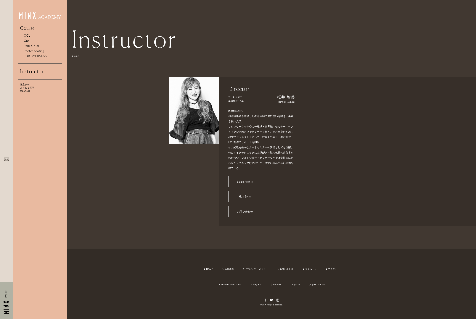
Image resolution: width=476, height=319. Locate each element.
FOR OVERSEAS (35, 56)
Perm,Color (31, 46)
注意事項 (25, 84)
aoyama (257, 284)
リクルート (310, 269)
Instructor (32, 71)
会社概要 (229, 269)
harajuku (277, 284)
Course (27, 28)
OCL (27, 35)
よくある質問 (27, 87)
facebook (25, 90)
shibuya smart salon (231, 284)
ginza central (318, 284)
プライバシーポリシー (257, 269)
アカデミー (333, 269)
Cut (26, 41)
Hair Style (245, 196)
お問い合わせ (245, 211)
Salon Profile (245, 181)
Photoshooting (34, 51)
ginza (297, 284)
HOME (209, 269)
